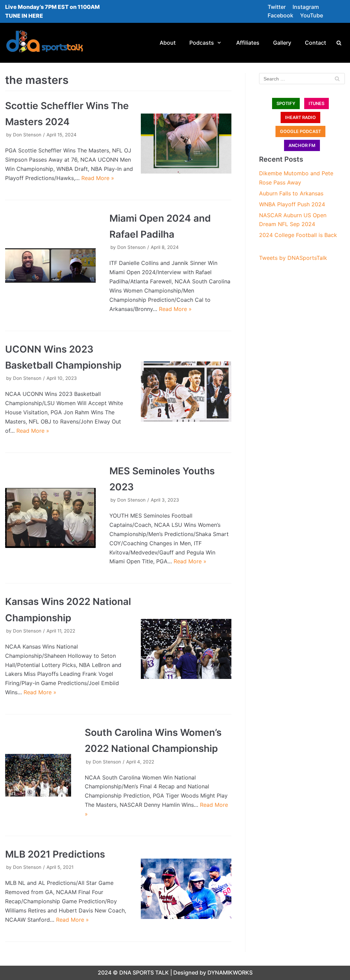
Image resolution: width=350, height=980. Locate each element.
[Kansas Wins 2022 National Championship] (186, 649)
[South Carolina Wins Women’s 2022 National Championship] (38, 775)
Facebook (280, 15)
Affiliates (247, 42)
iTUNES (316, 103)
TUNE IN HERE (24, 15)
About (168, 42)
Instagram (306, 6)
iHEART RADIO (300, 117)
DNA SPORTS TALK (144, 972)
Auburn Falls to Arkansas (291, 193)
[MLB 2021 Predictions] (186, 889)
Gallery (282, 42)
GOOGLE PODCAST (300, 131)
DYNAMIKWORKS (230, 972)
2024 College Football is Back (298, 235)
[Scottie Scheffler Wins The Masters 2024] (186, 144)
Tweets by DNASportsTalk (293, 257)
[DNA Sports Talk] (44, 43)
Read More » (97, 178)
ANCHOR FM (301, 145)
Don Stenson (27, 134)
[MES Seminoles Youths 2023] (50, 518)
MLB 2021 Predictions (55, 854)
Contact (315, 42)
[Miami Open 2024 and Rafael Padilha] (50, 265)
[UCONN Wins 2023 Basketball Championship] (186, 391)
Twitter (277, 6)
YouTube (311, 15)
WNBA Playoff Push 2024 (292, 204)
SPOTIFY (286, 103)
